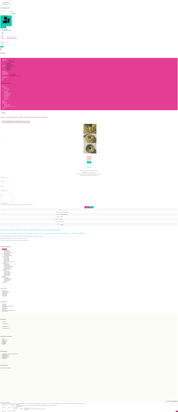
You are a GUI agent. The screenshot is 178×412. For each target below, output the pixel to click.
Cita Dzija (8, 70)
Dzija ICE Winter (7, 273)
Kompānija (4, 307)
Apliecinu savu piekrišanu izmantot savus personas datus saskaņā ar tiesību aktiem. (17, 204)
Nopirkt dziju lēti (5, 292)
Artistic (61, 221)
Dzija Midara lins (9, 65)
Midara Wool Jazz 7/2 (8, 255)
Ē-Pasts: (2, 181)
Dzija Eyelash (4, 295)
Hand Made (5, 74)
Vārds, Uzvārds (3, 177)
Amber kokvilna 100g (8, 265)
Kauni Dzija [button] (4, 249)
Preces (4, 71)
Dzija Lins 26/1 (6, 258)
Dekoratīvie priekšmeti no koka (15, 75)
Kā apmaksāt (4, 354)
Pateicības (4, 342)
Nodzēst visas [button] (12, 404)
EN (2, 33)
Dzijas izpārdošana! (5, 291)
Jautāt (89, 162)
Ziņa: (1, 194)
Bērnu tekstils (6, 105)
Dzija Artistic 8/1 (7, 250)
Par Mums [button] (4, 60)
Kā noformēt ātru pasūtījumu (5, 367)
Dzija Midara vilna (10, 66)
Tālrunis (2, 186)
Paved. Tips (58, 221)
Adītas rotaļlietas (13, 74)
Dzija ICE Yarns (7, 275)
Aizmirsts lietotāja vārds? (6, 30)
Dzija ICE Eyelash (7, 274)
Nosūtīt (87, 207)
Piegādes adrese (4, 190)
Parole (10, 13)
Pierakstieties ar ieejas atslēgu (6, 25)
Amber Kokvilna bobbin (8, 266)
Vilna (62, 224)
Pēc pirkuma (4, 356)
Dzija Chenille (4, 294)
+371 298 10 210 (5, 2)
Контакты (4, 76)
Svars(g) (58, 216)
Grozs (3, 77)
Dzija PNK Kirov (7, 280)
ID (59, 209)
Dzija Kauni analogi (10, 64)
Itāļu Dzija (8, 68)
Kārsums (4, 72)
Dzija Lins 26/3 (6, 260)
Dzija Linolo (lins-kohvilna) (9, 261)
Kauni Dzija (9, 63)
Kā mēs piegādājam (6, 355)
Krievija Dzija (9, 69)
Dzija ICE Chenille (7, 272)
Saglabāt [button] (13, 410)
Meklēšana (4, 358)
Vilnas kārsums (5, 339)
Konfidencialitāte (4, 203)
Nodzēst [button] (9, 407)
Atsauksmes (5, 73)
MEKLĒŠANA (4, 293)
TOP (177, 411)
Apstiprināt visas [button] (5, 404)
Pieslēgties (3, 27)
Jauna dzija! (4, 290)
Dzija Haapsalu (6, 263)
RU (2, 32)
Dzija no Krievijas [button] (5, 277)
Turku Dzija (9, 67)
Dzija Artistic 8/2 (7, 251)
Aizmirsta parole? (5, 29)
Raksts (3, 344)
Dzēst (91, 207)
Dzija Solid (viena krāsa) (8, 252)
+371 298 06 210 (5, 4)
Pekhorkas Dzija (7, 278)
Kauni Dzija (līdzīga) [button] (5, 253)
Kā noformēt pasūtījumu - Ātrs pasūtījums (10, 353)
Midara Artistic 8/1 (7, 254)
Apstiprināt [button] (4, 407)
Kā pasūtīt (11, 60)
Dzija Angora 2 (6, 264)
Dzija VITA (6, 281)
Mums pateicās (11, 61)
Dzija (3, 338)
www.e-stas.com (175, 400)
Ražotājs (58, 214)
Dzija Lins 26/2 (6, 259)
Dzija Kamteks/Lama (8, 279)
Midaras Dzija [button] (4, 262)
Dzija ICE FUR (6, 271)
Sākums (4, 59)
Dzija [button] (3, 65)
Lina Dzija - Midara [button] (5, 256)
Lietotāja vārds (11, 11)
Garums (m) (57, 219)
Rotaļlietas (4, 309)
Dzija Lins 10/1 (6, 257)
